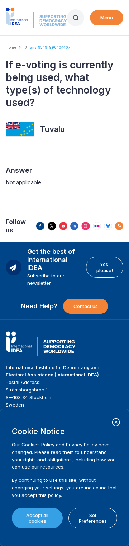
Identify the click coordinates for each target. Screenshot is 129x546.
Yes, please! (104, 267)
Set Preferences (93, 518)
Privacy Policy (81, 444)
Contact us (85, 306)
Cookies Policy (38, 444)
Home (11, 47)
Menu (106, 17)
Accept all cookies (37, 518)
